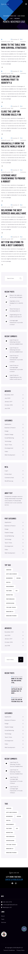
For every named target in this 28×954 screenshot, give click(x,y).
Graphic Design (9, 434)
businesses (9, 578)
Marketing (9, 594)
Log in (6, 471)
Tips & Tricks (8, 445)
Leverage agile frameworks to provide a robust (13, 178)
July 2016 (7, 408)
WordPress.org (9, 481)
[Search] (20, 659)
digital (8, 582)
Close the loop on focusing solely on (11, 113)
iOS (17, 590)
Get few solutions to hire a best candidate (12, 243)
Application (8, 424)
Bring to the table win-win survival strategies (13, 46)
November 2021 (9, 395)
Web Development (10, 455)
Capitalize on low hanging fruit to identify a (10, 79)
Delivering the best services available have (13, 212)
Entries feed (8, 474)
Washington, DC (7, 907)
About (3, 916)
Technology (8, 441)
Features (9, 590)
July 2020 (7, 398)
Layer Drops (13, 340)
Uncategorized (9, 448)
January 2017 (8, 401)
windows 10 (9, 611)
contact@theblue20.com (14, 879)
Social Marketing (9, 438)
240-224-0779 (7, 902)
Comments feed (9, 477)
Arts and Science (11, 574)
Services (3, 922)
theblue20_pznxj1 (5, 41)
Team (2, 919)
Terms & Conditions (9, 950)
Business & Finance (10, 427)
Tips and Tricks (11, 607)
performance (10, 599)
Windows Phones (11, 615)
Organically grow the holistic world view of (13, 145)
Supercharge (10, 603)
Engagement (10, 586)
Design (6, 431)
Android (8, 569)
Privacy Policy (20, 950)
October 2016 (9, 405)
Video (6, 451)
